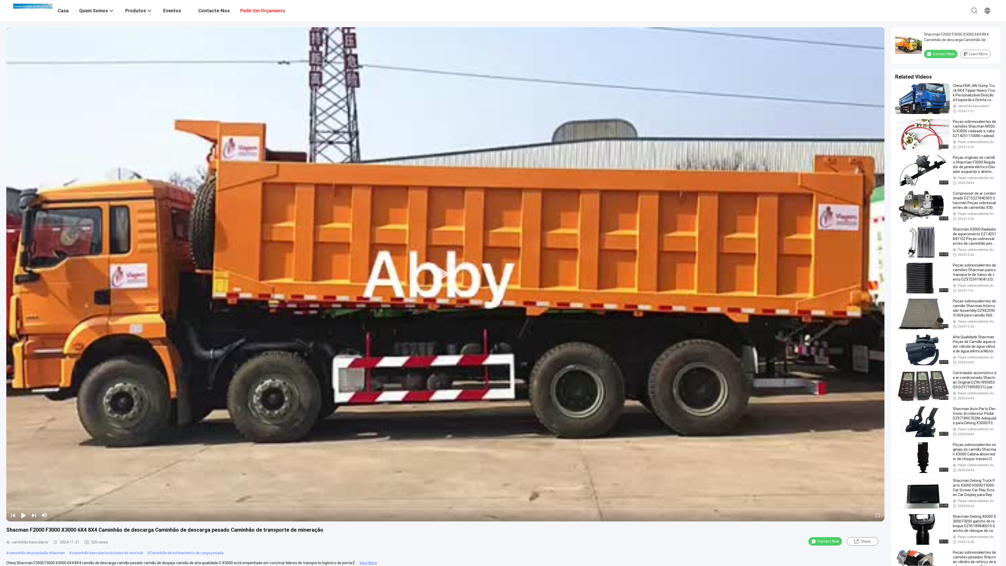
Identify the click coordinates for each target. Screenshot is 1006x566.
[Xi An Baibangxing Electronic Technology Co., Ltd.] (32, 6)
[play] (445, 274)
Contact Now (828, 541)
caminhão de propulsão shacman (37, 553)
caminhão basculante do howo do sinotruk (107, 553)
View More (368, 563)
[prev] (13, 515)
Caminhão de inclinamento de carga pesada (186, 553)
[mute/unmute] (44, 515)
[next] (34, 515)
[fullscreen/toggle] (877, 515)
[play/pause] (23, 515)
